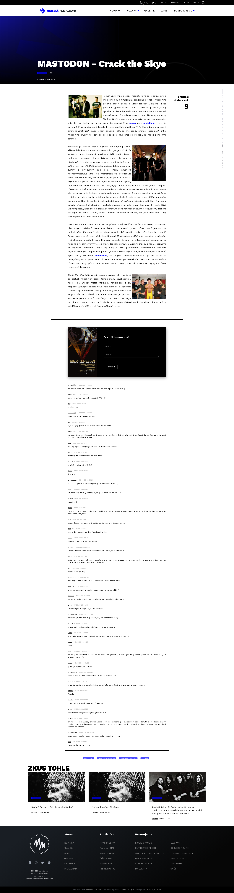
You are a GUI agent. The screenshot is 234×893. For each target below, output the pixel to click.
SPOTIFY (196, 2)
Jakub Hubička (127, 890)
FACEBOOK (163, 2)
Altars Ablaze (143, 863)
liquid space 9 (143, 843)
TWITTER (186, 2)
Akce (164, 10)
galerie (68, 858)
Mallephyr (141, 868)
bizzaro (150, 890)
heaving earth (144, 858)
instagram (70, 868)
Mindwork (176, 863)
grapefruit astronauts (149, 853)
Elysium (175, 843)
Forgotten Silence (182, 853)
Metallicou (149, 123)
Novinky (115, 10)
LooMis (157, 890)
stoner (145, 758)
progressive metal (128, 758)
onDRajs (40, 79)
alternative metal (106, 758)
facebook (70, 863)
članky (68, 848)
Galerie (149, 10)
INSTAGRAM (175, 2)
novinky (69, 843)
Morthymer (177, 858)
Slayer (132, 123)
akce (67, 853)
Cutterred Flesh (145, 848)
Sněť (173, 868)
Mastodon (88, 758)
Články (132, 10)
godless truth (179, 848)
